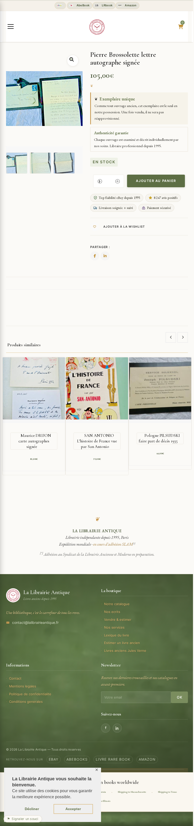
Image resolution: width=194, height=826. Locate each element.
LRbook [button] (107, 5)
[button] (73, 60)
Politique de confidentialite (30, 694)
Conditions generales (26, 702)
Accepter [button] (73, 809)
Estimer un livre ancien (122, 643)
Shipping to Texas (167, 791)
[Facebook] (105, 728)
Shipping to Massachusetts (132, 791)
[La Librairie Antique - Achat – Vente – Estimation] (97, 27)
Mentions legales (22, 686)
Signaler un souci (22, 819)
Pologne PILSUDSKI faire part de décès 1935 (159, 438)
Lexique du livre (116, 635)
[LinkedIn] (117, 728)
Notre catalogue (117, 604)
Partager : (100, 247)
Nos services (114, 627)
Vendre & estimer (117, 620)
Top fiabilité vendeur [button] (60, 5)
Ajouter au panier (156, 181)
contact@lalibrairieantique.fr (35, 622)
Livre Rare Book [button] (113, 759)
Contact (15, 678)
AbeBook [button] (83, 5)
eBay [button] (53, 759)
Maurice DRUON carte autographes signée (34, 441)
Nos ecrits (112, 612)
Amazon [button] (130, 5)
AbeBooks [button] (77, 759)
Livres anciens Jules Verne (125, 651)
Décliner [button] (32, 809)
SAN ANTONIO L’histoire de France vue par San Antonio (97, 441)
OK (179, 697)
